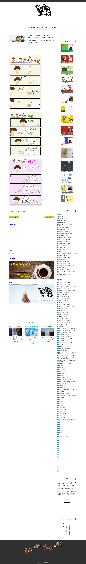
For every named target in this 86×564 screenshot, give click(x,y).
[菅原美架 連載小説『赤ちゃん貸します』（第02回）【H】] (47, 332)
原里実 (72, 491)
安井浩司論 (60, 375)
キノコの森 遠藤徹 (62, 294)
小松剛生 (59, 486)
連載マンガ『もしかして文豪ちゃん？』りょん (67, 470)
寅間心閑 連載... (16, 341)
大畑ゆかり (67, 483)
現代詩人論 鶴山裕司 (62, 367)
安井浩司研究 (61, 373)
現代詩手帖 (61, 432)
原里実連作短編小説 (62, 241)
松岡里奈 (59, 493)
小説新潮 (61, 411)
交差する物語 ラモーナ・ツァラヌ (65, 342)
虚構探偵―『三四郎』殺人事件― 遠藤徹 (66, 290)
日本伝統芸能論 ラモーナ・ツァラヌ (66, 389)
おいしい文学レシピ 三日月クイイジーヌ (66, 468)
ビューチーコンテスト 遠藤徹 (64, 288)
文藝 (60, 405)
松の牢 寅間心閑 (62, 251)
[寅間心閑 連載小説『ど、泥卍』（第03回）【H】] (15, 332)
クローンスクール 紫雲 (63, 300)
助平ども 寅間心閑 (62, 249)
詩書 (59, 460)
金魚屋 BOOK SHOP (69, 21)
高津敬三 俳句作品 (61, 326)
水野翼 (71, 493)
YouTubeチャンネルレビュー (64, 456)
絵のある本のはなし (62, 464)
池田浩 (74, 482)
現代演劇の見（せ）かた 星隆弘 (65, 440)
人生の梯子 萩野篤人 (63, 350)
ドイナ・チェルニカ (72, 488)
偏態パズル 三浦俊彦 (62, 310)
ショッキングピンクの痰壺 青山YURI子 (66, 306)
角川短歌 (60, 426)
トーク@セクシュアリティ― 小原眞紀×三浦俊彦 (67, 328)
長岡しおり (64, 491)
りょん (75, 494)
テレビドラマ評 (61, 452)
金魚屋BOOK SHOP (39, 557)
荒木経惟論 (61, 391)
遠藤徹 (58, 483)
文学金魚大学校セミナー (63, 220)
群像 (60, 401)
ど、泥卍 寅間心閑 (62, 245)
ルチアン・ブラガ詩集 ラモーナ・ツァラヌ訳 (66, 286)
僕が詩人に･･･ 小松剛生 (63, 308)
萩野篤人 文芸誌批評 (63, 393)
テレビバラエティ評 (62, 454)
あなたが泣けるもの (62, 340)
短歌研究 (60, 428)
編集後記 (63, 21)
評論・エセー (61, 462)
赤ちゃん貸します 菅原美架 (64, 304)
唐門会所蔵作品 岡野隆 (63, 377)
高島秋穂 (62, 488)
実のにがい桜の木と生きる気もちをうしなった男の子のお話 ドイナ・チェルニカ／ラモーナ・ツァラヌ (67, 276)
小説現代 (61, 415)
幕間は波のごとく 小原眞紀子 (64, 237)
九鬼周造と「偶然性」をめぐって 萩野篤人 (68, 355)
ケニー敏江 (72, 485)
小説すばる (62, 413)
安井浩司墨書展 (62, 222)
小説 (30, 21)
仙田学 (58, 488)
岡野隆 (71, 483)
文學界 (61, 397)
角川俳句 (60, 422)
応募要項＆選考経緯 (63, 227)
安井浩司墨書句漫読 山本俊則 (64, 379)
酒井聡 (63, 486)
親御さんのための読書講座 (63, 466)
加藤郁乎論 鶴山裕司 (62, 387)
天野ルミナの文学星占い (63, 472)
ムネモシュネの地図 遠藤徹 (64, 298)
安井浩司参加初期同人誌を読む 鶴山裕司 (66, 381)
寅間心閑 (59, 491)
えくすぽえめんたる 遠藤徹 (64, 296)
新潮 (60, 399)
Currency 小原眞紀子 (62, 316)
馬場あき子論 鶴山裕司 (63, 383)
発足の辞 (10, 1)
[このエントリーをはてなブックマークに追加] (67, 499)
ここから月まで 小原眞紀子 (63, 318)
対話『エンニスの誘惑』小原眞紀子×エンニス (67, 330)
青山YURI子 (66, 482)
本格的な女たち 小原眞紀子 (64, 239)
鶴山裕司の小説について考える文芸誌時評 (67, 395)
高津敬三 (66, 488)
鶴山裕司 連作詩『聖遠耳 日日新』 (64, 320)
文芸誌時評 (54, 21)
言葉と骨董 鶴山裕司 (63, 444)
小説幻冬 (61, 417)
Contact (14, 1)
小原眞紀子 (59, 485)
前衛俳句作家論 (61, 369)
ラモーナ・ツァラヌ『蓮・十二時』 (65, 284)
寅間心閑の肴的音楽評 (63, 448)
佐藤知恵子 (67, 486)
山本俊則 (63, 494)
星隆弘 (75, 491)
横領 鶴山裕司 (61, 267)
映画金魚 (60, 434)
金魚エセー (61, 344)
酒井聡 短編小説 (61, 259)
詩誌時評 (58, 21)
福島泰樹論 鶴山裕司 (62, 385)
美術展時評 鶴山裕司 (63, 446)
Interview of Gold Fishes (64, 229)
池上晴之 (70, 482)
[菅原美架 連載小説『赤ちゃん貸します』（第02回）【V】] (31, 332)
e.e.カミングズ (60, 482)
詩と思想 (60, 430)
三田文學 (61, 407)
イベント (26, 21)
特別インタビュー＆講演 (64, 231)
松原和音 (63, 493)
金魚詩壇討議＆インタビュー (65, 233)
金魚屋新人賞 (15, 21)
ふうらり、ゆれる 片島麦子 (64, 263)
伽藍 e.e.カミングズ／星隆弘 (64, 269)
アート (45, 21)
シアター (48, 21)
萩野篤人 (68, 491)
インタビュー (21, 21)
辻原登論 (60, 365)
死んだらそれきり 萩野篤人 (64, 348)
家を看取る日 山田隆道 (63, 312)
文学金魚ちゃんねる (61, 218)
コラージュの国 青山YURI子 (64, 243)
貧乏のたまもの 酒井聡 (63, 334)
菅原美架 (73, 486)
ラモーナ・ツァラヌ (69, 494)
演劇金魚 (60, 442)
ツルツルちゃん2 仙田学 (63, 314)
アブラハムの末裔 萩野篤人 (64, 346)
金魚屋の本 (59, 214)
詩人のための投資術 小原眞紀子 (65, 338)
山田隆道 (59, 494)
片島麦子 (64, 485)
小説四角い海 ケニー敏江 (63, 261)
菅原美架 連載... (31, 341)
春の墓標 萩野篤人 (62, 302)
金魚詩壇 (34, 21)
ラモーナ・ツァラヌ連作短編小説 (65, 282)
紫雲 (70, 486)
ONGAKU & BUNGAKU (62, 450)
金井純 (67, 485)
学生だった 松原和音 (62, 255)
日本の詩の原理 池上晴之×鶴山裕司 (65, 332)
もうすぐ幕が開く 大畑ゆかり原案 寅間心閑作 (67, 253)
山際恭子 (74, 493)
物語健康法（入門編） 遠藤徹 (64, 292)
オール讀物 (62, 409)
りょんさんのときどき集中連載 (64, 336)
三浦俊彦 (67, 493)
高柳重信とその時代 (62, 371)
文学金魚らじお (60, 216)
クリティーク (40, 21)
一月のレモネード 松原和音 (64, 257)
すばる (61, 403)
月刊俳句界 (61, 424)
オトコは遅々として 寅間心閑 (64, 247)
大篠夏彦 (62, 483)
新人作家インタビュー (63, 235)
